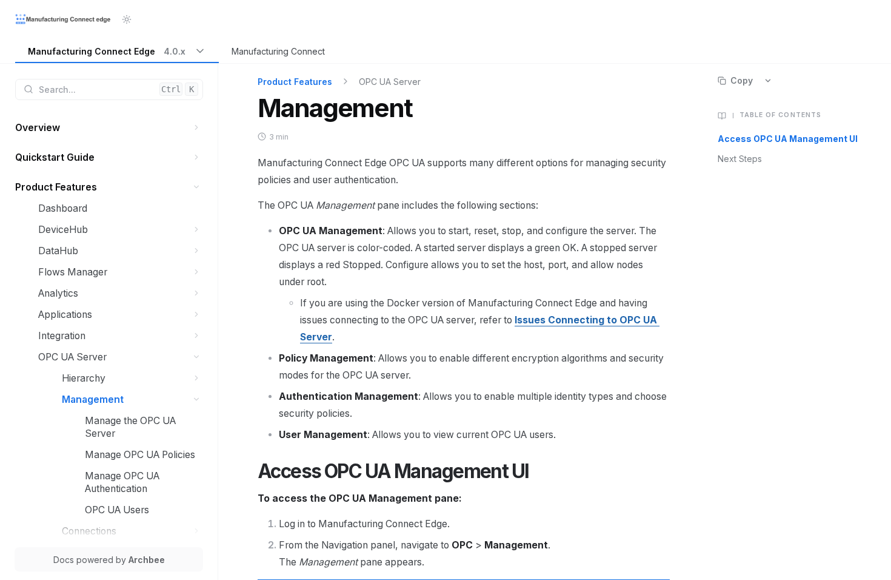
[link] (117, 52)
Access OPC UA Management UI (788, 138)
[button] (196, 127)
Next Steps (740, 158)
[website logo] (63, 19)
